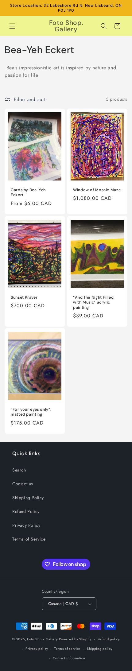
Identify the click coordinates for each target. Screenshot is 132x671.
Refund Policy (26, 511)
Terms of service (67, 648)
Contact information (69, 658)
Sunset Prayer (24, 297)
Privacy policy (36, 648)
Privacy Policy (26, 525)
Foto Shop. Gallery (42, 639)
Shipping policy (100, 648)
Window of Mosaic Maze (97, 190)
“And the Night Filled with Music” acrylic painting (93, 302)
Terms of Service (29, 539)
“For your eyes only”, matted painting (31, 412)
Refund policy (109, 639)
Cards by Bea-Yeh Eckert (28, 192)
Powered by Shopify (75, 639)
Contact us (22, 484)
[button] (12, 26)
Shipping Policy (28, 498)
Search (19, 470)
